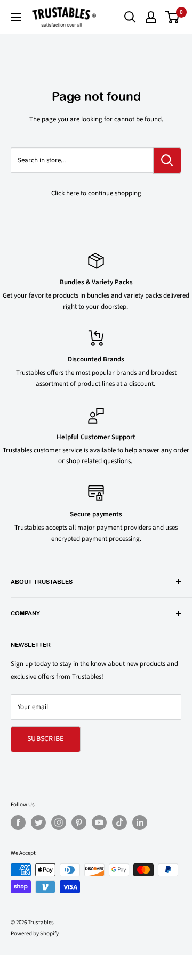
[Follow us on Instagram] (58, 822)
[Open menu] (16, 17)
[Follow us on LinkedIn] (139, 822)
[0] (172, 17)
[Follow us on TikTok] (119, 822)
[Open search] (130, 17)
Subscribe (45, 739)
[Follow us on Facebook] (18, 822)
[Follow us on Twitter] (38, 822)
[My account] (151, 17)
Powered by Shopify (35, 933)
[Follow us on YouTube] (99, 822)
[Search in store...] (167, 160)
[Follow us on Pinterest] (78, 822)
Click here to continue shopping (96, 193)
